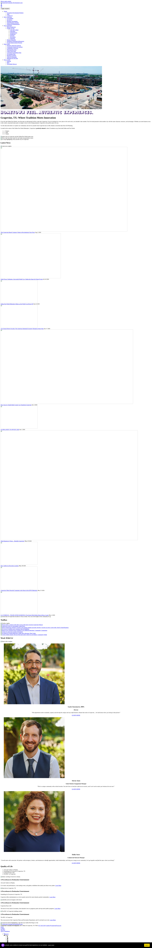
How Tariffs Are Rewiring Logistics (10, 565)
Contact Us (10, 15)
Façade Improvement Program (14, 42)
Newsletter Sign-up (12, 64)
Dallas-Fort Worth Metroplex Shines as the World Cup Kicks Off (17, 304)
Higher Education (11, 40)
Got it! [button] (147, 945)
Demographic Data (11, 49)
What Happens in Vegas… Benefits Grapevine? (12, 541)
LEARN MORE (76, 715)
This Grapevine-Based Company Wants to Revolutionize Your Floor (18, 232)
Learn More (58, 885)
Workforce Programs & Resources (15, 41)
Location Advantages (17, 632)
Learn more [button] (51, 945)
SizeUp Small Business (63, 627)
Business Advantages (12, 21)
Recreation (13, 37)
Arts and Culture (14, 30)
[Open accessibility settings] (2, 945)
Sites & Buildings (24, 629)
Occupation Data (11, 54)
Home (2, 927)
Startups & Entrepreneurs (13, 24)
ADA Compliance (5, 931)
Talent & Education (12, 57)
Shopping (12, 38)
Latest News (22, 626)
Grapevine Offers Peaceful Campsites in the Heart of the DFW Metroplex (19, 590)
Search (6, 934)
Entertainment (13, 32)
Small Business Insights (13, 22)
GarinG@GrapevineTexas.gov (53, 925)
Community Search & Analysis (14, 47)
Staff (8, 14)
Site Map (3, 930)
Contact (3, 928)
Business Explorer (11, 55)
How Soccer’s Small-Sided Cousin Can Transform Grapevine (16, 405)
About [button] (5, 11)
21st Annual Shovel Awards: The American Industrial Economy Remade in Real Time (22, 328)
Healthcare (13, 34)
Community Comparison (41, 630)
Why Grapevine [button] (8, 17)
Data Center (33, 633)
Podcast (9, 61)
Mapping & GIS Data (12, 58)
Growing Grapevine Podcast (35, 624)
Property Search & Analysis (14, 45)
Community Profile (42, 634)
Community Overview (12, 48)
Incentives (9, 20)
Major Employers (11, 27)
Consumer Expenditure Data (14, 52)
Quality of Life (10, 28)
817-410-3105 (42, 925)
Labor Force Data (11, 51)
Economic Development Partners (15, 12)
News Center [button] (7, 59)
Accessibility (10, 18)
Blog (8, 62)
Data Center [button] (7, 44)
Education (12, 31)
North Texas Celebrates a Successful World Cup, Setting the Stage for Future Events (22, 279)
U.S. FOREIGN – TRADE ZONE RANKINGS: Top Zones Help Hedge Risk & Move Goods (25, 615)
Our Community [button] (8, 25)
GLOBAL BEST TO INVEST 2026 (10, 429)
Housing (12, 35)
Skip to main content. (6, 1)
